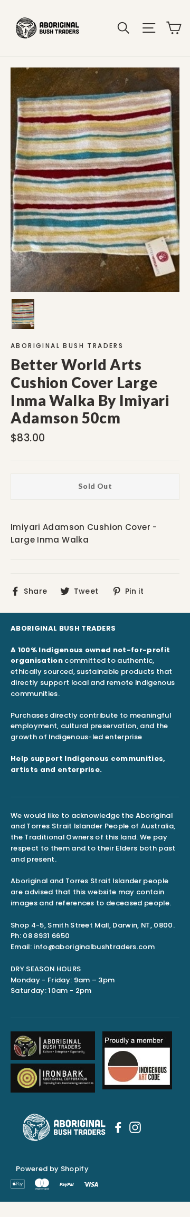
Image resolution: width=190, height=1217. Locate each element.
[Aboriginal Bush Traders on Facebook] (118, 1127)
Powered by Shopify (52, 1169)
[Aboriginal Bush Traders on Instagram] (135, 1127)
